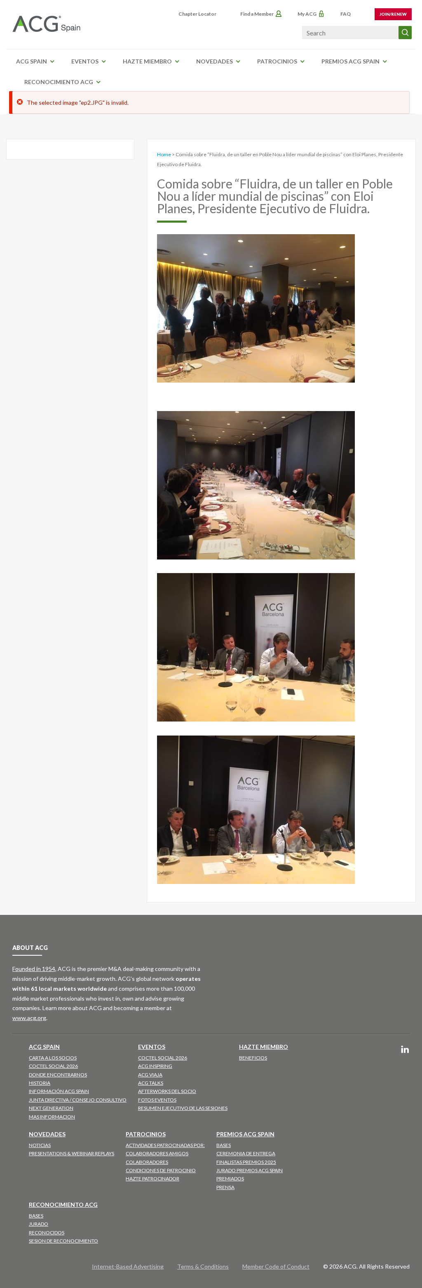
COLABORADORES (147, 1162)
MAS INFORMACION (52, 1117)
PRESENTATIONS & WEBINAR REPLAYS (71, 1153)
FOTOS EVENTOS (157, 1100)
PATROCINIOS (277, 61)
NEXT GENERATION (51, 1108)
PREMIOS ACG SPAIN (350, 61)
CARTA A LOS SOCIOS (53, 1058)
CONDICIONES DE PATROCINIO (161, 1170)
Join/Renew (393, 14)
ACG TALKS (150, 1083)
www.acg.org (29, 1017)
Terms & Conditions (203, 1266)
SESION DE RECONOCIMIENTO (63, 1241)
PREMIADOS (230, 1178)
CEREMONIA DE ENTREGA (245, 1153)
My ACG (307, 14)
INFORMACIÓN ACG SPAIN (59, 1091)
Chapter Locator (197, 14)
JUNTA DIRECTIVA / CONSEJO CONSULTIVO (78, 1100)
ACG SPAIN (31, 61)
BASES (223, 1145)
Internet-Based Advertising (128, 1266)
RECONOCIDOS (46, 1232)
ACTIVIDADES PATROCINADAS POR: (165, 1145)
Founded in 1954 (33, 968)
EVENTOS (84, 61)
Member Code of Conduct (275, 1266)
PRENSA (225, 1187)
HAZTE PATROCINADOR (152, 1178)
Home (164, 154)
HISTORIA (39, 1083)
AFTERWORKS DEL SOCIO (167, 1091)
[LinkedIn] (405, 1050)
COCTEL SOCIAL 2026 (53, 1066)
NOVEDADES (214, 61)
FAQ (345, 14)
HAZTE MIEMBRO (147, 61)
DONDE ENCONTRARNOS (58, 1075)
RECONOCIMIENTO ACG (58, 81)
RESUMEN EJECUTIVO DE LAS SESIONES (182, 1108)
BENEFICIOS (253, 1058)
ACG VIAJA (150, 1075)
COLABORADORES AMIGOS (157, 1153)
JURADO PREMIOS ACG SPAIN (249, 1170)
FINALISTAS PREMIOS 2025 (246, 1162)
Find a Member (257, 14)
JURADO (38, 1224)
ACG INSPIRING (155, 1066)
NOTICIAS (40, 1145)
